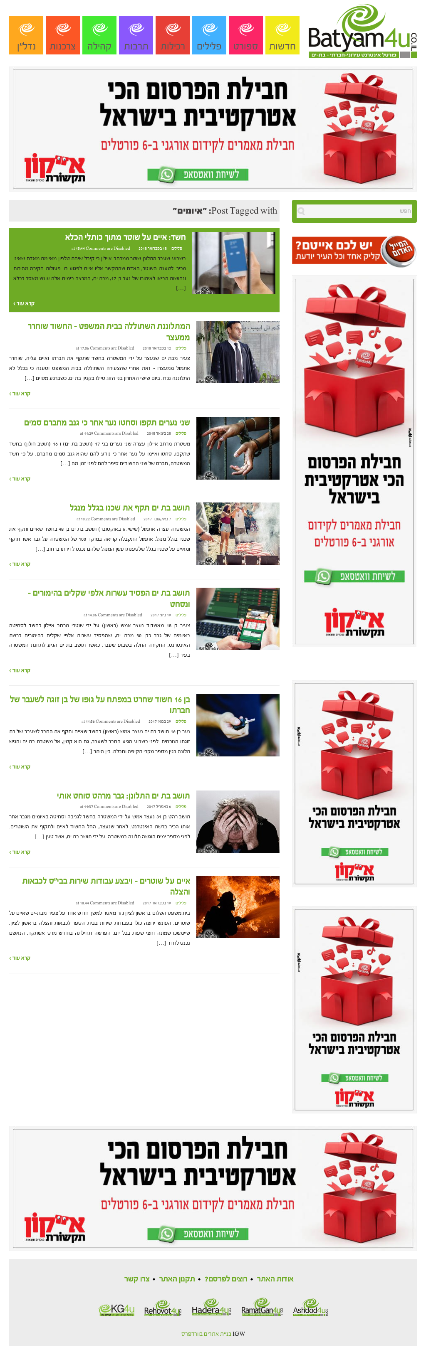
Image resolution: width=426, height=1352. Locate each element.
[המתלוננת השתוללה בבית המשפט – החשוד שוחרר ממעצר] (238, 352)
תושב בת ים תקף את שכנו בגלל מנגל (130, 507)
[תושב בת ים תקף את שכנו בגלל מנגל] (238, 533)
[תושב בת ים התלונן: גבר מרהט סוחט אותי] (238, 821)
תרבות (136, 46)
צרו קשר (137, 1279)
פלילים (209, 46)
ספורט (245, 46)
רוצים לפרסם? (226, 1279)
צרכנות (63, 46)
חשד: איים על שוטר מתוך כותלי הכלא (125, 237)
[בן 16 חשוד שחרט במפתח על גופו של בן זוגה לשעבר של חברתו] (238, 725)
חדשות (282, 46)
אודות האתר (275, 1279)
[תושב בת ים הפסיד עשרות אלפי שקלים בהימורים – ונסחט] (238, 619)
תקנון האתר (177, 1279)
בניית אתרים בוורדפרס (206, 1334)
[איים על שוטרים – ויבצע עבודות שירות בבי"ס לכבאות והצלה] (238, 906)
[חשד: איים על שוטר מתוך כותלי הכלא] (233, 262)
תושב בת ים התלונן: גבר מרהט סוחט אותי (123, 795)
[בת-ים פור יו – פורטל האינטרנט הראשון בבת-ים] (363, 28)
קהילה (99, 46)
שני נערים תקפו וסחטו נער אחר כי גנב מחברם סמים (107, 422)
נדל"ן (26, 46)
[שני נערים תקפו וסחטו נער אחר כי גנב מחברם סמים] (238, 448)
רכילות (173, 46)
